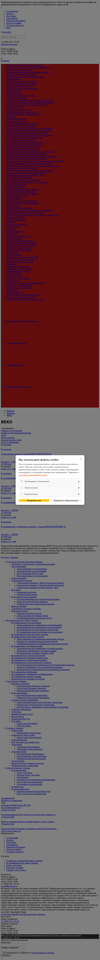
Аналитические (31, 488)
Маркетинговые (31, 494)
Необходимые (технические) (37, 481)
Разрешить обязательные (66, 500)
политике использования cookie (33, 475)
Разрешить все (34, 500)
